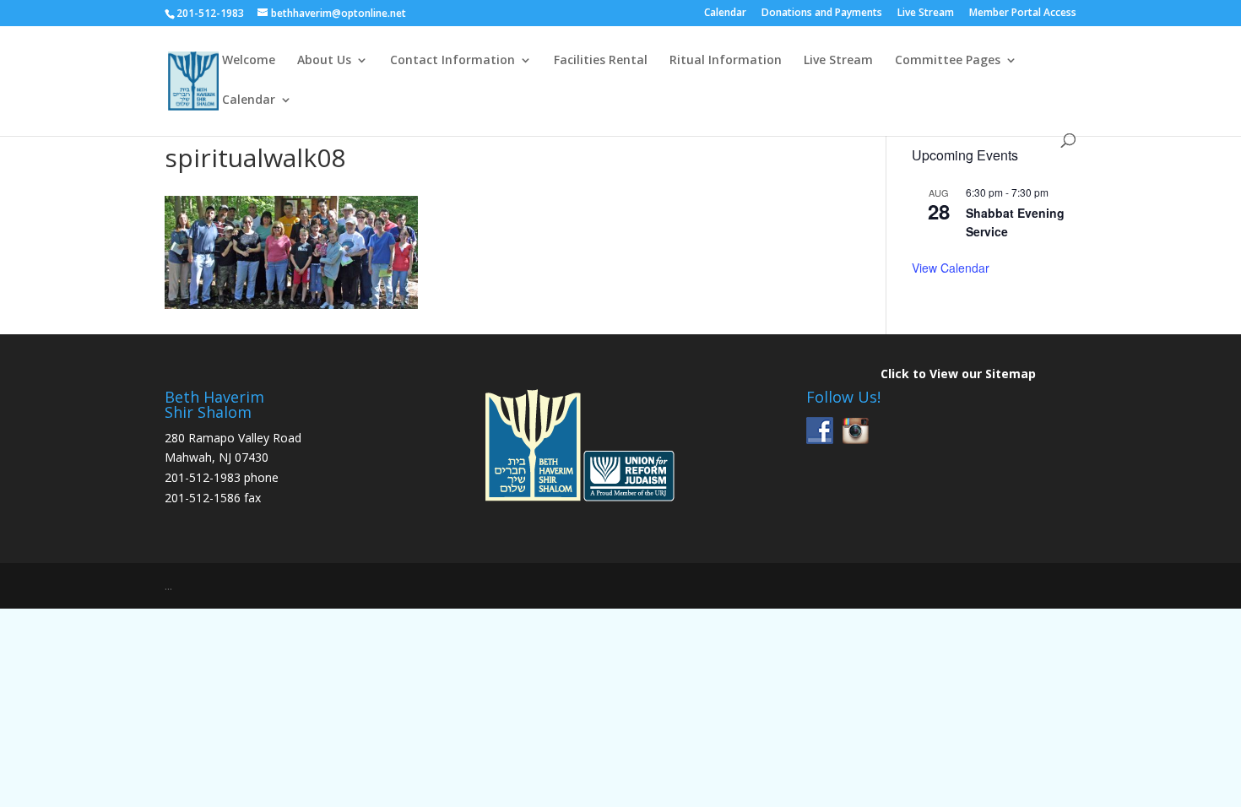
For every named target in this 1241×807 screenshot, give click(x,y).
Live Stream (925, 13)
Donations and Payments (821, 13)
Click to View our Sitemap (958, 374)
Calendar (725, 13)
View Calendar (950, 267)
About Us (324, 61)
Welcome (248, 61)
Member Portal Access (1022, 13)
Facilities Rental (601, 61)
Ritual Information (725, 61)
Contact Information (452, 61)
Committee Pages (947, 61)
